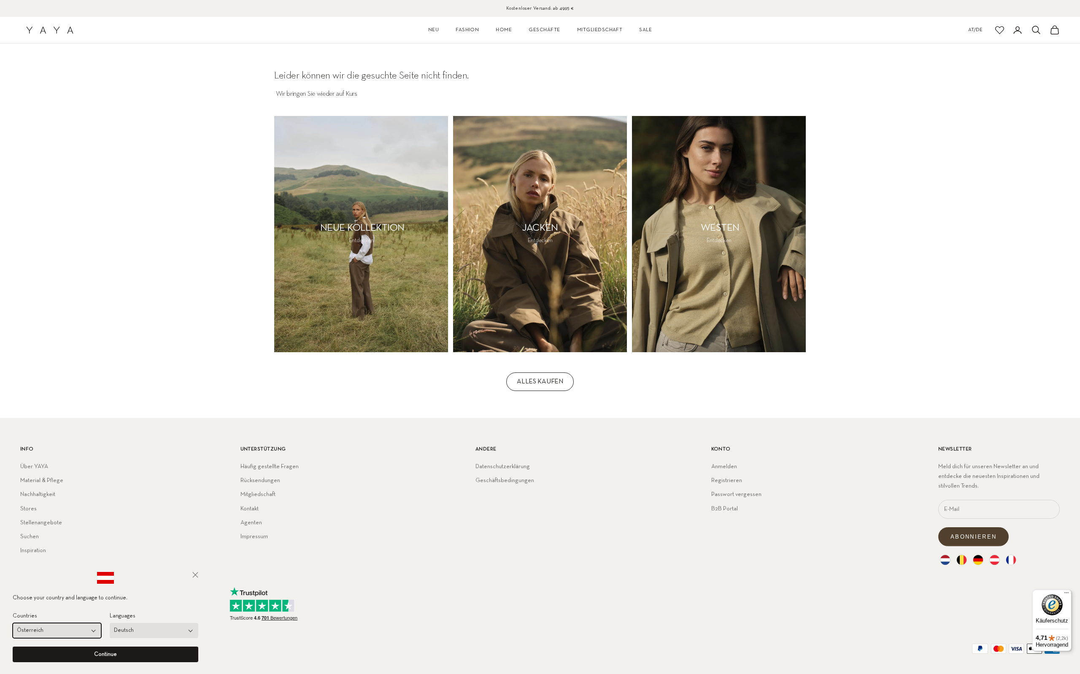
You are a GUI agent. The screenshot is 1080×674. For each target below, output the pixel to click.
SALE (645, 29)
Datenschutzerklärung (502, 466)
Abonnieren (973, 537)
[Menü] (1066, 595)
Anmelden (724, 466)
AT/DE (975, 29)
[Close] (195, 575)
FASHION (467, 29)
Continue (105, 654)
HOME (504, 29)
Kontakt (249, 509)
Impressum (254, 536)
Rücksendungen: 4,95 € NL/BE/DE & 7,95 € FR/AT (540, 8)
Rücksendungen (260, 480)
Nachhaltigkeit (37, 494)
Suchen (29, 536)
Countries (25, 616)
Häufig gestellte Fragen (269, 466)
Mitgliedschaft (257, 494)
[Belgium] (961, 560)
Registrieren (726, 480)
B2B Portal (724, 509)
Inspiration (33, 550)
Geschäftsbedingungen (504, 480)
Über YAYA (34, 466)
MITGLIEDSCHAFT (600, 29)
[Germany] (978, 560)
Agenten (251, 523)
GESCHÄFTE (544, 29)
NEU (433, 29)
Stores (28, 509)
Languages (122, 616)
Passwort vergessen (736, 494)
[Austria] (994, 560)
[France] (1011, 560)
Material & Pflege (41, 480)
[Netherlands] (945, 560)
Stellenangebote (41, 523)
